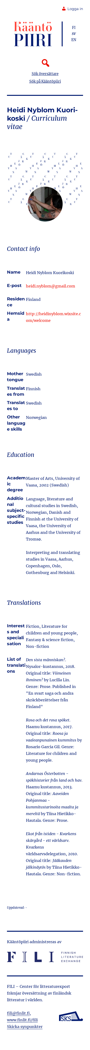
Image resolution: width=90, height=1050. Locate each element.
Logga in (75, 9)
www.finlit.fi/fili (22, 1020)
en (73, 40)
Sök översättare (45, 74)
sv (74, 34)
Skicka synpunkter (24, 1026)
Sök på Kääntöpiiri (45, 81)
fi (74, 28)
